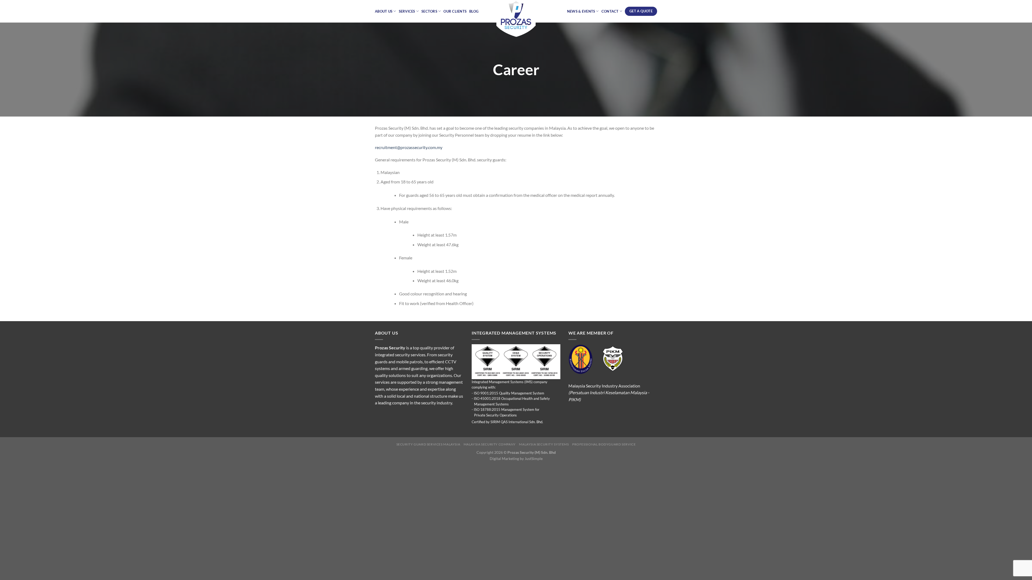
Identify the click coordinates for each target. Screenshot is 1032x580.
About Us (383, 11)
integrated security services (400, 354)
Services (407, 11)
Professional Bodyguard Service (604, 444)
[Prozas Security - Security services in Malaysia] (516, 19)
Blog (473, 11)
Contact (610, 11)
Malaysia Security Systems (544, 444)
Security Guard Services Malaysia (428, 444)
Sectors (429, 11)
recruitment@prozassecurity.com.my (408, 147)
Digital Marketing (504, 458)
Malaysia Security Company (490, 444)
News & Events (581, 11)
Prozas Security (390, 347)
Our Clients (455, 11)
